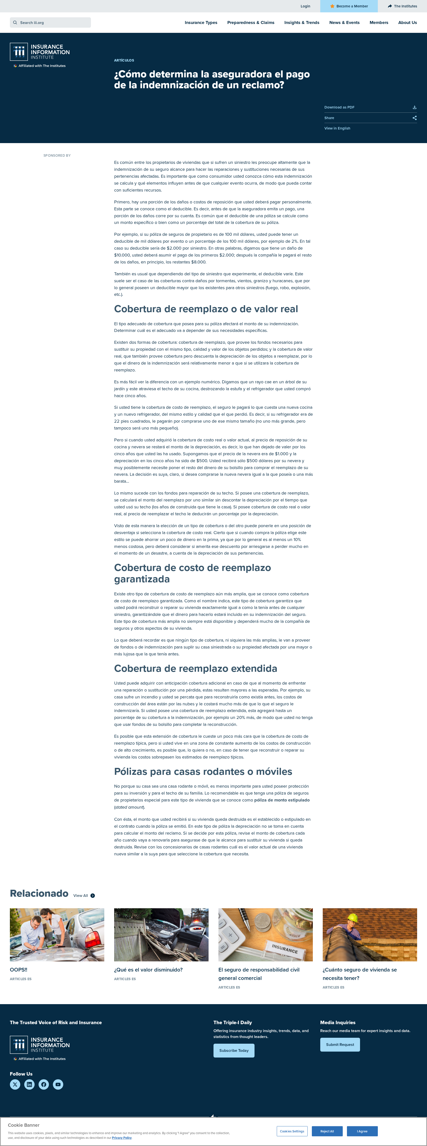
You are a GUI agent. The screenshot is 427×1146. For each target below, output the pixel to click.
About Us (407, 22)
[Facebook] (44, 1084)
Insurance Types (201, 22)
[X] (15, 1084)
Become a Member (352, 6)
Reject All (327, 1131)
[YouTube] (58, 1084)
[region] (213, 1131)
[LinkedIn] (29, 1084)
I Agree (362, 1131)
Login (305, 6)
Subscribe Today (234, 1050)
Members (379, 22)
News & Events (344, 22)
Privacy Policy (122, 1137)
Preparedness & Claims (251, 22)
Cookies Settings (292, 1131)
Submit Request (340, 1044)
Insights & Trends (302, 22)
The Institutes (405, 6)
